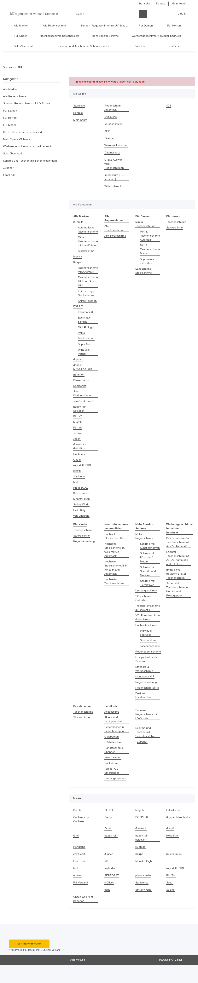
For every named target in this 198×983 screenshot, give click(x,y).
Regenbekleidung (84, 541)
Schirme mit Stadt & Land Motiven (148, 571)
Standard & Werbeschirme (144, 668)
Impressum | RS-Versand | (114, 177)
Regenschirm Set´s (147, 687)
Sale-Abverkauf (12, 153)
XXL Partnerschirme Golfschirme (147, 617)
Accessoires (111, 711)
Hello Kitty (79, 510)
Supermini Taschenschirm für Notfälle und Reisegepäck (177, 589)
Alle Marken (10, 89)
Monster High (81, 498)
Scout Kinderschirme (82, 393)
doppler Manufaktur (178, 817)
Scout (169, 882)
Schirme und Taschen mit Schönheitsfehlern (146, 732)
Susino (170, 889)
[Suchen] (143, 14)
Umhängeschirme (146, 590)
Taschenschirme (176, 221)
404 (168, 105)
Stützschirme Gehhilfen (143, 598)
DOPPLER (141, 817)
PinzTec (171, 875)
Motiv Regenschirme (144, 536)
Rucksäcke (111, 763)
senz (107, 889)
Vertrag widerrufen (29, 943)
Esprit (107, 828)
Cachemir (79, 454)
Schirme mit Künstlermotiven (150, 545)
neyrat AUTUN (82, 465)
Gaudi (77, 459)
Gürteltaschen (113, 742)
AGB (107, 131)
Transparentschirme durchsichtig (147, 607)
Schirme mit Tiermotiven (147, 582)
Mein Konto (179, 3)
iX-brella (78, 221)
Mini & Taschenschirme (145, 223)
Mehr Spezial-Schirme (16, 139)
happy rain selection (141, 837)
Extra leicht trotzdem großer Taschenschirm (176, 573)
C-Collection (173, 810)
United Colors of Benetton (83, 898)
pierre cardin (143, 875)
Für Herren (10, 117)
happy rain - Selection (80, 408)
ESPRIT (78, 306)
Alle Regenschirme (14, 96)
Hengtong (79, 846)
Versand (56, 950)
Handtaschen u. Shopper (114, 749)
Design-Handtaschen (143, 695)
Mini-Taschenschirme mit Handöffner (88, 241)
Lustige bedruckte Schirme (146, 659)
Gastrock (140, 828)
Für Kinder (9, 124)
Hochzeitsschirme (146, 625)
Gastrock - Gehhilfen (79, 446)
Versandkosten (113, 123)
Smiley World (81, 504)
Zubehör (142, 741)
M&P (76, 482)
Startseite (144, 3)
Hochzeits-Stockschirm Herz (115, 536)
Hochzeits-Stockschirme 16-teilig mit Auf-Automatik (115, 549)
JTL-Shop (177, 959)
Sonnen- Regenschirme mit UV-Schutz (146, 714)
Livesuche (110, 116)
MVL (76, 868)
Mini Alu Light (86, 327)
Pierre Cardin (81, 380)
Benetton (78, 374)
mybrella (109, 868)
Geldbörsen (111, 736)
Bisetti (77, 470)
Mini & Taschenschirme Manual (150, 249)
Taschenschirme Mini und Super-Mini (88, 281)
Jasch (76, 438)
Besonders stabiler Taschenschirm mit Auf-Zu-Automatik (177, 542)
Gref (76, 835)
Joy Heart (79, 476)
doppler (78, 359)
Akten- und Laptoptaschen (113, 719)
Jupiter (108, 853)
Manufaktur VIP (144, 676)
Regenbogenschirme (148, 651)
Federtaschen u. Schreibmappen (114, 729)
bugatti (77, 421)
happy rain (110, 835)
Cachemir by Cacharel (81, 819)
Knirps (77, 262)
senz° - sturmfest (83, 401)
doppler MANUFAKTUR (82, 367)
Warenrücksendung (116, 145)
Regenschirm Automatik (112, 107)
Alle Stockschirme (115, 235)
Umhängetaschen (115, 778)
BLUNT (77, 416)
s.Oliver (78, 433)
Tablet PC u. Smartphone (111, 770)
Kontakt (161, 3)
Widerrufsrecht (113, 186)
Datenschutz (112, 152)
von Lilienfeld (81, 515)
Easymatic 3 (85, 311)
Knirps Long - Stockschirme (86, 293)
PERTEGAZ (80, 487)
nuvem (77, 875)
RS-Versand (80, 882)
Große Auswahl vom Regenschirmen (114, 163)
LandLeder (80, 861)
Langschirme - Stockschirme (144, 270)
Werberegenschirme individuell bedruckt (27, 146)
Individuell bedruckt (146, 632)
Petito (81, 332)
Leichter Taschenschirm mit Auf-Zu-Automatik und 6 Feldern (177, 558)
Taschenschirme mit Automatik (88, 269)
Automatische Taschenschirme (88, 229)
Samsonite (79, 385)
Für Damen (10, 110)
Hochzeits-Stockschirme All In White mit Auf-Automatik (115, 567)
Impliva (77, 256)
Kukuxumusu (81, 493)
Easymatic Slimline (84, 319)
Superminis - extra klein (147, 261)
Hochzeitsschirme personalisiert (22, 132)
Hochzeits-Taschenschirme (114, 581)
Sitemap (109, 138)
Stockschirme (86, 250)
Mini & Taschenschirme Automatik (150, 235)
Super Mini (84, 344)
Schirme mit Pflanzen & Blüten (147, 557)
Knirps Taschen (87, 300)
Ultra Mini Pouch (84, 351)
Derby (108, 817)
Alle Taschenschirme (114, 228)
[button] (157, 13)
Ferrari (77, 427)
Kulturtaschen (112, 757)
